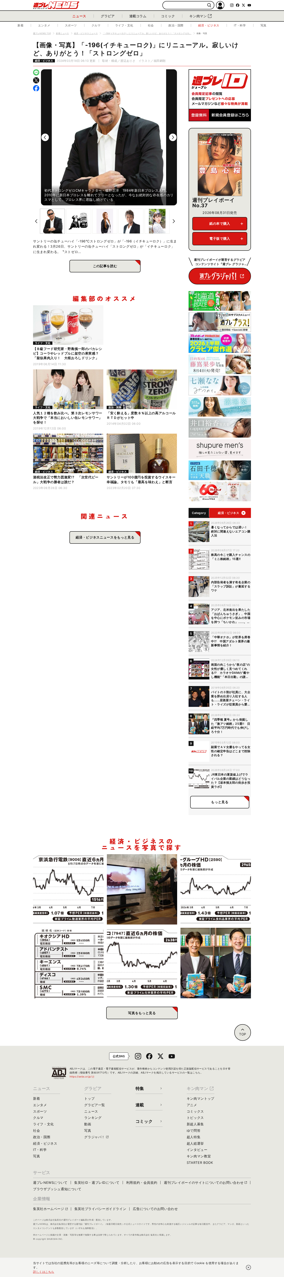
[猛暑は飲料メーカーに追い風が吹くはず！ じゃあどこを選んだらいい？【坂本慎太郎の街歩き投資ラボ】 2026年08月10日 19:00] (215, 889)
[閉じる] (248, 1267)
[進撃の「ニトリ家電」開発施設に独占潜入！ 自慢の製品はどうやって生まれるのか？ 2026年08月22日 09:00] (142, 889)
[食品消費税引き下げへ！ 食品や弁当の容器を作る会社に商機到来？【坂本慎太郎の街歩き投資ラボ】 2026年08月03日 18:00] (142, 963)
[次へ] (173, 137)
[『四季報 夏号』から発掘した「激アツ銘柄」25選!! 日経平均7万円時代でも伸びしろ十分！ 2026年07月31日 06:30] (215, 963)
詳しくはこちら (43, 1271)
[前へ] (45, 137)
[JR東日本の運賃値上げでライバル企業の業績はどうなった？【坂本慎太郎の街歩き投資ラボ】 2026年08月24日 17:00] (68, 889)
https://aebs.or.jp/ (82, 1076)
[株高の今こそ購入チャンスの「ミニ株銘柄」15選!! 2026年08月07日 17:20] (68, 963)
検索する (209, 5)
